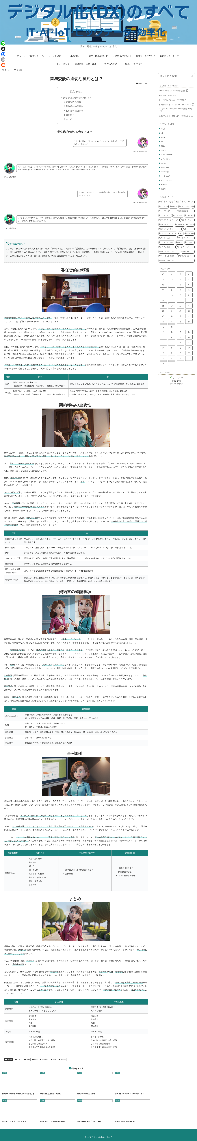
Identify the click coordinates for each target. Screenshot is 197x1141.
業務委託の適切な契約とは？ (77, 97)
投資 (15, 1088)
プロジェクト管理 (66, 1088)
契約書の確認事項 (74, 110)
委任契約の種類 (73, 102)
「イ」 (19, 1060)
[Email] (3, 59)
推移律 (119, 1116)
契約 (28, 1060)
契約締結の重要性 (74, 106)
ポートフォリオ (8, 1088)
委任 (36, 1060)
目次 (72, 91)
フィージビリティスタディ (54, 1088)
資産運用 (60, 1116)
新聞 (81, 1088)
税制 (93, 1088)
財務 (21, 1088)
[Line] (3, 43)
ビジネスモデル (139, 1088)
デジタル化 (130, 1088)
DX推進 (43, 1088)
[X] (3, 48)
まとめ (69, 119)
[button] (192, 76)
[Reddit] (3, 65)
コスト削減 (23, 1116)
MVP (6, 1116)
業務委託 (45, 1060)
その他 (9, 1060)
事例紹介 (70, 115)
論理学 (131, 1116)
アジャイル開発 (14, 1116)
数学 (125, 1116)
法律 (54, 1060)
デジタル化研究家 (176, 384)
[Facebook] (3, 54)
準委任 (63, 1060)
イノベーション (120, 1088)
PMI (87, 1116)
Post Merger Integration (96, 1116)
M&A (81, 1116)
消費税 (87, 1088)
